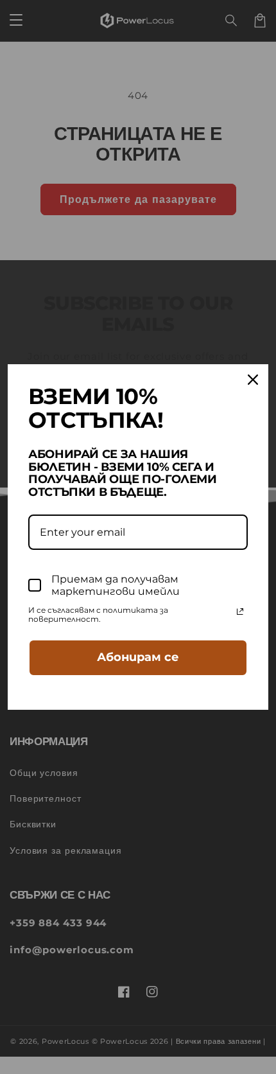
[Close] (252, 379)
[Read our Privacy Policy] (240, 611)
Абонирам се (138, 657)
